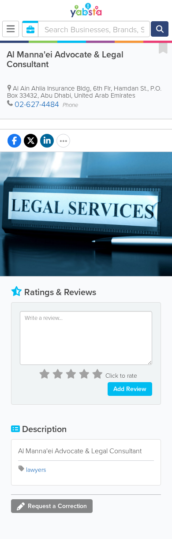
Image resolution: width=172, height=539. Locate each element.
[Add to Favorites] (163, 47)
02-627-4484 (37, 104)
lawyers (36, 469)
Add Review (129, 388)
